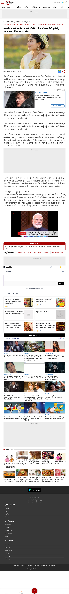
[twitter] (32, 500)
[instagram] (40, 500)
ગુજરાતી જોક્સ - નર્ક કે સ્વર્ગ (60, 463)
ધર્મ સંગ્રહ (55, 7)
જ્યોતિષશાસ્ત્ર (35, 7)
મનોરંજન (6, 22)
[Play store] (62, 2)
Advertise (29, 566)
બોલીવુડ (26, 7)
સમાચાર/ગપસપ (26, 22)
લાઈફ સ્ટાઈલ (46, 7)
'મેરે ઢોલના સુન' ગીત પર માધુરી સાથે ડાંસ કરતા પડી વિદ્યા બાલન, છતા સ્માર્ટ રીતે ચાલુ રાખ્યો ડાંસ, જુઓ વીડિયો (32, 248)
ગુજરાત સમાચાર (6, 7)
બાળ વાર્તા (7, 559)
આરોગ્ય (7, 544)
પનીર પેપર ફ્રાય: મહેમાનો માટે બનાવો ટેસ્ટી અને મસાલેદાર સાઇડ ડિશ (47, 479)
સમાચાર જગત (22, 252)
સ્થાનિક (7, 514)
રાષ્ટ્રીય (6, 511)
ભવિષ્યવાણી (8, 525)
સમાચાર (7, 508)
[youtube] (36, 500)
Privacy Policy (52, 566)
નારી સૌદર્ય (7, 547)
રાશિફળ (7, 528)
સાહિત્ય (7, 553)
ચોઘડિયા (7, 536)
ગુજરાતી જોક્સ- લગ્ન (9, 464)
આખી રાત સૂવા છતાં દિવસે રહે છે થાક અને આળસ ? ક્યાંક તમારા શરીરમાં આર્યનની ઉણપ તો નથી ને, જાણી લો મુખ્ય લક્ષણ (34, 479)
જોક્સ (39, 252)
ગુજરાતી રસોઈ (8, 550)
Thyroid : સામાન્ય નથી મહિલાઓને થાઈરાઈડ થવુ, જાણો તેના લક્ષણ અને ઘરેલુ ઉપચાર (22, 462)
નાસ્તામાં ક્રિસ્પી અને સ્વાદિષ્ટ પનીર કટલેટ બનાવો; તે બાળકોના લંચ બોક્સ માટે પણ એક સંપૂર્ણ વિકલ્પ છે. (22, 479)
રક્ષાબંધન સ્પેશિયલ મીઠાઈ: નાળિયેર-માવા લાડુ (60, 479)
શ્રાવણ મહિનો (17, 7)
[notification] (66, 2)
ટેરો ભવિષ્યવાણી (9, 531)
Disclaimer (36, 566)
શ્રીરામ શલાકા (8, 534)
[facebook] (28, 500)
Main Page (16, 566)
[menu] (3, 2)
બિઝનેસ (7, 517)
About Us (23, 566)
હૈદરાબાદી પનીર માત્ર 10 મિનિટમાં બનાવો (9, 480)
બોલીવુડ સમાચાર (15, 22)
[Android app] (34, 490)
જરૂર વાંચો (9, 449)
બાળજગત (7, 556)
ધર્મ (62, 7)
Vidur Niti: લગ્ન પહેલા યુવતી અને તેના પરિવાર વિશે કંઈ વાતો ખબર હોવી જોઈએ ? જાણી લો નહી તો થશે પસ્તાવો (35, 462)
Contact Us (44, 566)
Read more (22, 233)
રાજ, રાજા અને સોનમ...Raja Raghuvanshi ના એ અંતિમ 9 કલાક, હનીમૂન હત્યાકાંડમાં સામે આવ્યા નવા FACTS (48, 462)
